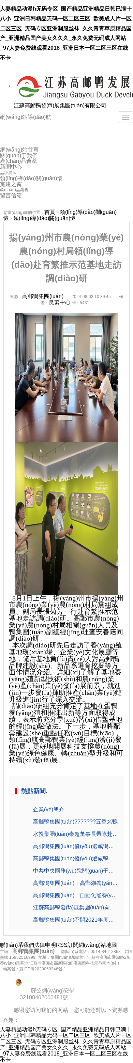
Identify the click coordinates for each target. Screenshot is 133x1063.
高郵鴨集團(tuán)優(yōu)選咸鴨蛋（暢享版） (75, 846)
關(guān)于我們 (19, 155)
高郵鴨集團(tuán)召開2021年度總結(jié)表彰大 (75, 920)
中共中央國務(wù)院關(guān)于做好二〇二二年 (75, 871)
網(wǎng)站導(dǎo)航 (25, 117)
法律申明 (45, 945)
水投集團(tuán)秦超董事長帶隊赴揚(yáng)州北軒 (75, 834)
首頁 (49, 212)
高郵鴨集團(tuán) (42, 296)
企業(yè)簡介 (48, 809)
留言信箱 (11, 195)
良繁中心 (60, 302)
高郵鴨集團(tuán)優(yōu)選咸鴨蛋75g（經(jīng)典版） (75, 858)
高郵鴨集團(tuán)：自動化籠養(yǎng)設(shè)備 (75, 895)
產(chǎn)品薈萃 (18, 161)
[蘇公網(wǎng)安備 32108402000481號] (66, 982)
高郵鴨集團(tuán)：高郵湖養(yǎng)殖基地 (75, 883)
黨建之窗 (11, 184)
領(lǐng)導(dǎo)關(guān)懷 (31, 178)
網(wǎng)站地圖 (97, 945)
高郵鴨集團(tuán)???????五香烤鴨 (75, 822)
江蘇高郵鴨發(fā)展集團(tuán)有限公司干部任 (75, 907)
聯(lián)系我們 (17, 945)
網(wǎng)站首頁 (19, 150)
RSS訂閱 (67, 945)
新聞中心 (11, 167)
